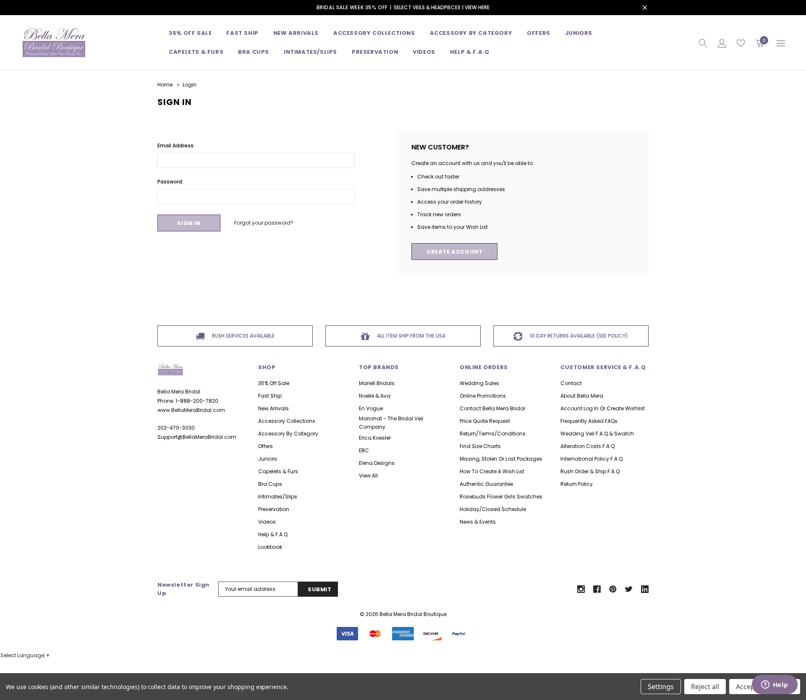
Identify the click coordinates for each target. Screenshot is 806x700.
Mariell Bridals (377, 383)
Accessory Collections (374, 33)
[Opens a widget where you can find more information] (774, 685)
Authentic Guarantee (486, 484)
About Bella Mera (581, 395)
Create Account (454, 252)
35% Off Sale (190, 33)
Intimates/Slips (310, 52)
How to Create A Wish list (492, 471)
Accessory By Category (471, 33)
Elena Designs (377, 463)
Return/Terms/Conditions (493, 433)
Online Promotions (483, 395)
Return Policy (576, 484)
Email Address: (176, 145)
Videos (424, 52)
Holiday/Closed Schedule (493, 509)
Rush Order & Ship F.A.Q (590, 471)
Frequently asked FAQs (589, 421)
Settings (661, 686)
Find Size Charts (480, 446)
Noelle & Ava (374, 395)
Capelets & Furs (278, 471)
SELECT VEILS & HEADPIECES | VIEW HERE (441, 7)
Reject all (705, 686)
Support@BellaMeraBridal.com (196, 436)
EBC (364, 450)
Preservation (375, 52)
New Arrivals (273, 408)
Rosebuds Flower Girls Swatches (501, 496)
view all (368, 475)
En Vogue (371, 408)
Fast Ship (242, 33)
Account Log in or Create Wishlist (602, 408)
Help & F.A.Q (469, 52)
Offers (265, 446)
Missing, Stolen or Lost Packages (501, 458)
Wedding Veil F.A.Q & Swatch (597, 433)
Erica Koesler (375, 437)
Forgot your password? (263, 222)
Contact (571, 383)
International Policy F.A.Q (591, 458)
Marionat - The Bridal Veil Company (391, 422)
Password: (170, 181)
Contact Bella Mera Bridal (492, 408)
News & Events (478, 521)
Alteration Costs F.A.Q (587, 446)
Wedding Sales (479, 383)
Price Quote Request (485, 421)
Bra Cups (270, 484)
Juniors (578, 33)
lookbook (270, 547)
